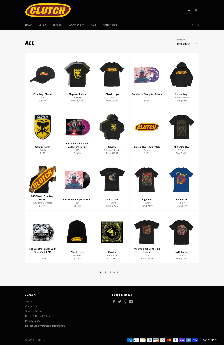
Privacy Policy (32, 320)
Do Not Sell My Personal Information (45, 325)
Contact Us (31, 306)
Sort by (181, 40)
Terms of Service (34, 311)
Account (195, 25)
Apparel (57, 25)
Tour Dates (110, 25)
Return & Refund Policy (37, 315)
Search (28, 301)
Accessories (76, 25)
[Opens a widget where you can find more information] (210, 339)
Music (42, 25)
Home (28, 25)
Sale (93, 25)
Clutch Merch (39, 340)
